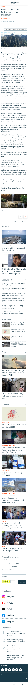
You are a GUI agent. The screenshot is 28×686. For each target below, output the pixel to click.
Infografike (6, 422)
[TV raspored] (20, 669)
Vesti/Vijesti (7, 280)
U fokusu (5, 405)
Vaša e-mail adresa (8, 570)
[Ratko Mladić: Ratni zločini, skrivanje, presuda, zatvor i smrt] (14, 385)
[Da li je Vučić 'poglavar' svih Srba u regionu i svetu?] (14, 538)
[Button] (24, 25)
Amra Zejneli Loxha (6, 18)
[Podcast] (14, 684)
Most (3, 546)
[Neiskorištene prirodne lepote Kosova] (14, 201)
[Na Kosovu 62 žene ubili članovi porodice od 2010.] (6, 331)
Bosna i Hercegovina (8, 445)
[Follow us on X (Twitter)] (6, 669)
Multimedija (7, 320)
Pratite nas (22, 582)
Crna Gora (5, 471)
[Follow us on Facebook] (2, 669)
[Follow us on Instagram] (13, 669)
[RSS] (16, 669)
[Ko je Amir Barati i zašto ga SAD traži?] (14, 462)
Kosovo (3, 6)
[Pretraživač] (22, 684)
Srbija (4, 521)
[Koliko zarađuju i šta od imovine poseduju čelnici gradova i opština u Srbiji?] (14, 512)
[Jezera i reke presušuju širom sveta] (6, 338)
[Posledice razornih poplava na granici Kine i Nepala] (6, 324)
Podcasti (5, 352)
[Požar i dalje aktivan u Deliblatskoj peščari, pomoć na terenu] (6, 344)
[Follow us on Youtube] (9, 669)
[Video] (6, 684)
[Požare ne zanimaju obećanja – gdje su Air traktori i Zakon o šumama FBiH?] (14, 362)
